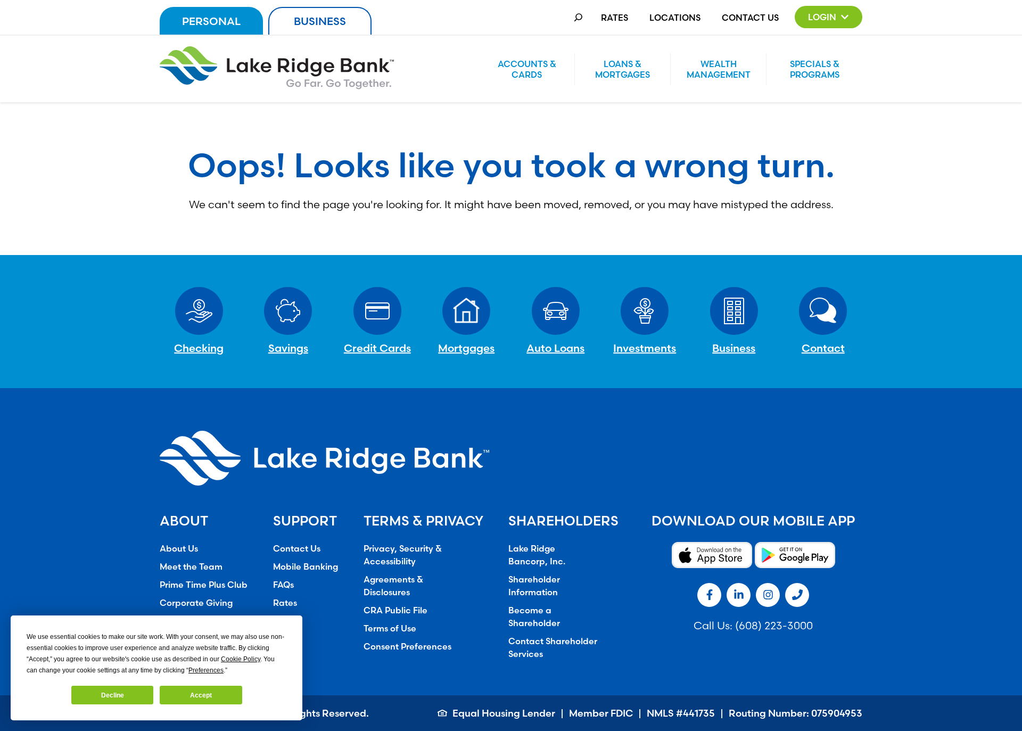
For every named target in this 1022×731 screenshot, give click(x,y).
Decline (112, 695)
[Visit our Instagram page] (768, 595)
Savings (288, 348)
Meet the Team (191, 566)
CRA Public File (395, 610)
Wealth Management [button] (719, 69)
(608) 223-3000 (774, 625)
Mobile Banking (305, 566)
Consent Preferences (407, 646)
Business (320, 21)
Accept (201, 695)
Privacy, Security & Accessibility (403, 554)
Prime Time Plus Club (204, 584)
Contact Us (750, 17)
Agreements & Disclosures (393, 585)
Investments (644, 348)
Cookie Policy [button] (240, 659)
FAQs (283, 584)
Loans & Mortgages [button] (622, 69)
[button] (828, 17)
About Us (179, 548)
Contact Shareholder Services (552, 647)
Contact (823, 348)
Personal (211, 21)
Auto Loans (555, 348)
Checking (199, 348)
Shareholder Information (534, 585)
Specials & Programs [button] (814, 69)
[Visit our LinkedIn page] (739, 595)
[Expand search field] (578, 17)
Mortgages (466, 348)
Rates (614, 17)
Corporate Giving (196, 602)
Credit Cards (377, 348)
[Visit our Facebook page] (709, 595)
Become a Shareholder (534, 616)
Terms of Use (390, 628)
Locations (674, 17)
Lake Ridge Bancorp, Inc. (536, 554)
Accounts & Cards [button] (527, 69)
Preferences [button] (206, 670)
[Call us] (797, 595)
